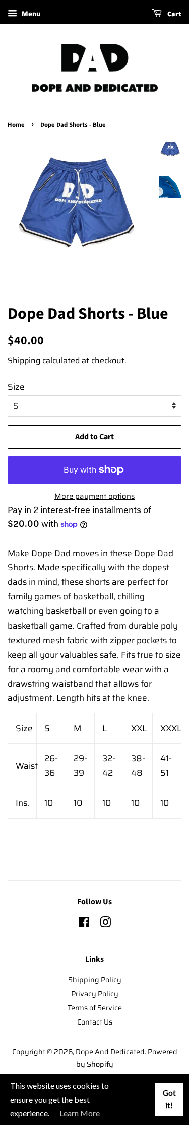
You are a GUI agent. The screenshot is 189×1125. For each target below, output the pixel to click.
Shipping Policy (94, 979)
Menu (30, 13)
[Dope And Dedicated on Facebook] (84, 924)
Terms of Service (95, 1007)
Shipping (24, 360)
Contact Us (94, 1022)
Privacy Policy (94, 993)
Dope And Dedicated (110, 1051)
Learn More (79, 1113)
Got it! (169, 1099)
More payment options (94, 496)
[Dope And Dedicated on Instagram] (105, 924)
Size (16, 386)
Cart (173, 14)
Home (16, 124)
